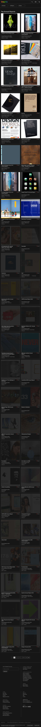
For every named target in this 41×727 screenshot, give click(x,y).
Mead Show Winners (6, 715)
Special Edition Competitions (27, 678)
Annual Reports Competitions (7, 712)
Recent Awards (25, 684)
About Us (24, 693)
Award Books (5, 694)
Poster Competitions (26, 673)
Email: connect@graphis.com (27, 702)
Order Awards (25, 669)
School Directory (5, 707)
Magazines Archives (6, 696)
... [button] (21, 657)
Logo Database (25, 680)
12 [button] (26, 657)
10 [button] (23, 657)
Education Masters (6, 708)
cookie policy (12, 725)
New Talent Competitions (7, 706)
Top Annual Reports (6, 714)
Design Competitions (26, 674)
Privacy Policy (9, 722)
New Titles (4, 693)
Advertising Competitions (27, 675)
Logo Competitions (26, 679)
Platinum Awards (25, 685)
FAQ (23, 695)
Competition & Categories (27, 667)
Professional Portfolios (6, 702)
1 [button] (14, 657)
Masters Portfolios (5, 700)
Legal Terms (3, 722)
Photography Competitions (27, 676)
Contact (24, 696)
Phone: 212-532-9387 (26, 700)
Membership (25, 694)
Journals (4, 695)
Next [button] (28, 657)
